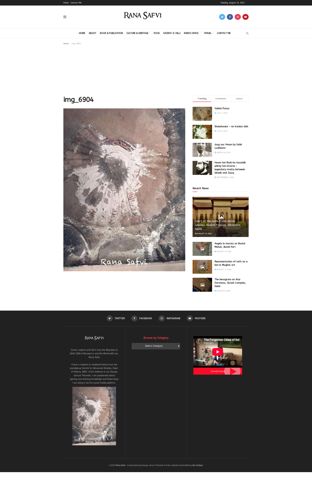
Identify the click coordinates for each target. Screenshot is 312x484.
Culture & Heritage (137, 33)
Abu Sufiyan (197, 465)
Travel (208, 33)
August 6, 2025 (223, 290)
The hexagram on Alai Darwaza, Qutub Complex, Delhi (230, 283)
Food (157, 33)
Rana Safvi (120, 465)
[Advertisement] (156, 69)
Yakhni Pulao (221, 108)
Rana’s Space (191, 33)
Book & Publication (111, 33)
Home (66, 3)
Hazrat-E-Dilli (171, 33)
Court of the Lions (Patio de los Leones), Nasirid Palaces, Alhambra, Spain (218, 224)
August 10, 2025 (204, 233)
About (92, 33)
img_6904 (76, 43)
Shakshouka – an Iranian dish (231, 126)
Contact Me (76, 3)
